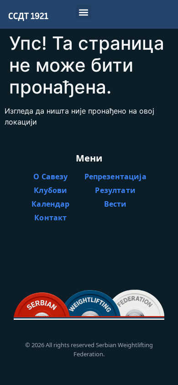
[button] (83, 12)
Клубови (50, 190)
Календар (50, 204)
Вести (115, 204)
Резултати (115, 190)
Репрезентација (115, 177)
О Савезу (50, 177)
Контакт (50, 218)
